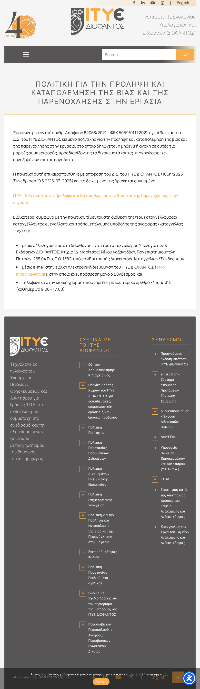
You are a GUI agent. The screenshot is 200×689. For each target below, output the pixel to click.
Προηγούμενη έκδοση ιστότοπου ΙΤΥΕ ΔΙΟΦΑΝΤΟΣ (175, 359)
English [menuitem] (183, 2)
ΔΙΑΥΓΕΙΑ (168, 437)
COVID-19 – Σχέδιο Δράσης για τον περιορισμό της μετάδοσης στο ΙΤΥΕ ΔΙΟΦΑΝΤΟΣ (102, 603)
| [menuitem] (170, 2)
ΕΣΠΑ (165, 479)
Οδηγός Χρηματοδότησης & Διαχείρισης (101, 370)
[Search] (185, 54)
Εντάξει (101, 682)
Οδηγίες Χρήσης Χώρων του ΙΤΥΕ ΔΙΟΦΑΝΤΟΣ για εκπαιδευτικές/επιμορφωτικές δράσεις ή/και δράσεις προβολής (102, 401)
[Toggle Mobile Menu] (21, 54)
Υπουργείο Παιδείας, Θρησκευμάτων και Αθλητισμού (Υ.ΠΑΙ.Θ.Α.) (173, 458)
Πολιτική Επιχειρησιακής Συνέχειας (100, 499)
